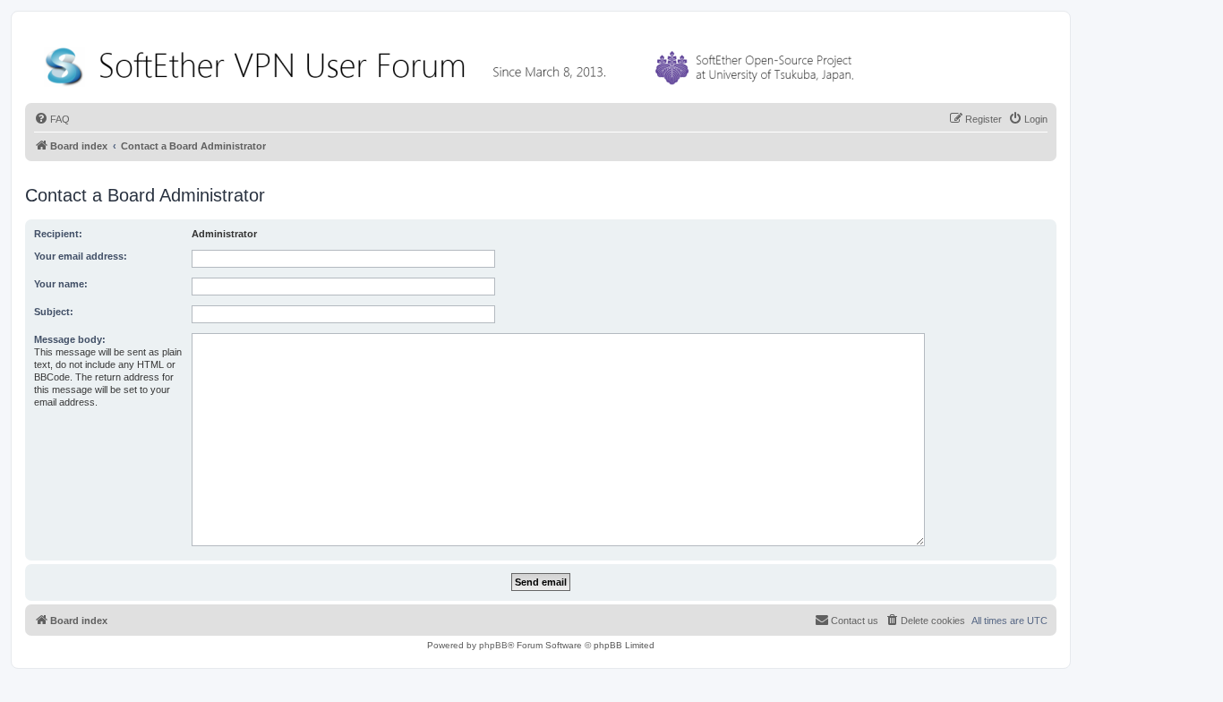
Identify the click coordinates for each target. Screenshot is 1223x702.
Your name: (61, 283)
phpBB (493, 645)
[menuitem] (52, 119)
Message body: (70, 339)
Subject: (53, 311)
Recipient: (58, 233)
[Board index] (453, 62)
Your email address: (80, 256)
